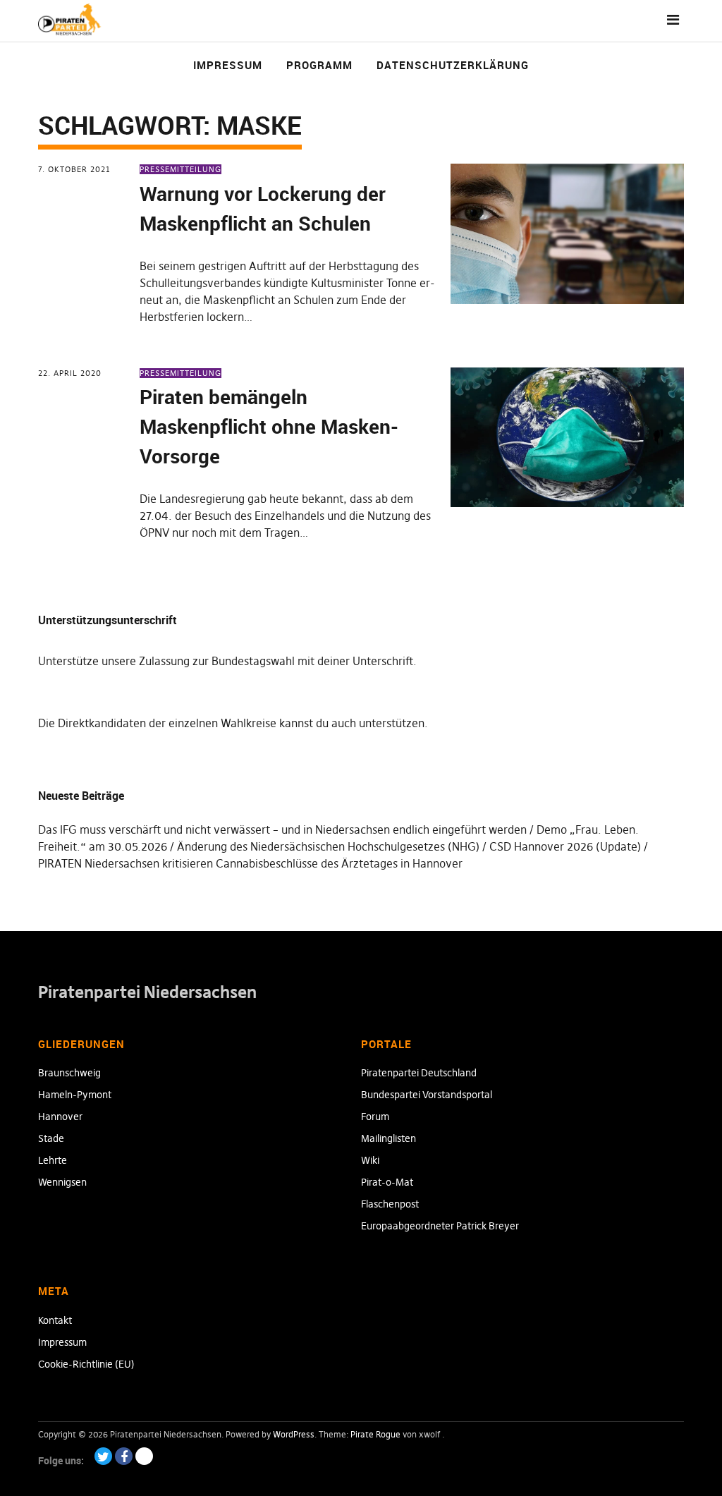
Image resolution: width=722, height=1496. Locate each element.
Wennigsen (62, 1182)
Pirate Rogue (375, 1434)
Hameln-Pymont (74, 1094)
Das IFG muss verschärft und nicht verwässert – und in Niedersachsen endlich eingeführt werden (282, 829)
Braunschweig (69, 1072)
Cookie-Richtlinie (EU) (86, 1364)
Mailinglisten (388, 1138)
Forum (375, 1116)
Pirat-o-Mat (387, 1182)
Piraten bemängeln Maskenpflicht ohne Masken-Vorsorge (269, 426)
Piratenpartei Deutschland (419, 1072)
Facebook (124, 1456)
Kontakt (55, 1320)
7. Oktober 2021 (74, 169)
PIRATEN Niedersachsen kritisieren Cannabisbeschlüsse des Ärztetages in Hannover (250, 863)
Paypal (144, 1456)
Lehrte (52, 1160)
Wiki (370, 1160)
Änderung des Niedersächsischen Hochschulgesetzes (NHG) (328, 846)
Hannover (60, 1116)
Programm (319, 65)
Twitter (103, 1456)
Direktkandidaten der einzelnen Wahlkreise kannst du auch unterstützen (241, 723)
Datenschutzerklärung (453, 65)
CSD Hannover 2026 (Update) (565, 846)
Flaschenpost (390, 1204)
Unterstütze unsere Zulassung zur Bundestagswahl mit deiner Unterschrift (225, 661)
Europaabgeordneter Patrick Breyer (440, 1226)
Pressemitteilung (180, 169)
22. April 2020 (70, 373)
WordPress (293, 1434)
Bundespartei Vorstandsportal (426, 1094)
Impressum (227, 65)
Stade (51, 1138)
